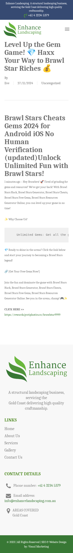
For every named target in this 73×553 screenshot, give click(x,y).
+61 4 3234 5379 (38, 15)
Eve (6, 83)
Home (9, 428)
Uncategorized (50, 83)
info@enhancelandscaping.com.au (30, 501)
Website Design (58, 542)
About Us (12, 436)
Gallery (10, 450)
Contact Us (13, 457)
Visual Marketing (38, 546)
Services (11, 443)
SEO (44, 542)
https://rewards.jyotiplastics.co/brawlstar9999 (32, 314)
